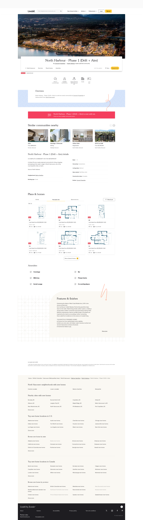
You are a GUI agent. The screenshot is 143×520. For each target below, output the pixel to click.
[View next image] (120, 37)
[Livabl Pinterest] (122, 510)
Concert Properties (60, 63)
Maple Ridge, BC (77, 403)
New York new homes (101, 427)
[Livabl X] (106, 510)
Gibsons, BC (31, 403)
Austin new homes (55, 420)
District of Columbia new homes (36, 447)
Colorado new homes (56, 444)
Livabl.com (84, 365)
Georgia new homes (77, 447)
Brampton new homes (56, 466)
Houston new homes (78, 424)
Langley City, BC (54, 403)
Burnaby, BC (31, 400)
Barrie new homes (33, 466)
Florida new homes (55, 447)
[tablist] (71, 199)
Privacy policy (73, 510)
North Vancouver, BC (56, 406)
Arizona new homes (77, 441)
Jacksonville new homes (101, 424)
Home (30, 378)
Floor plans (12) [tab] (56, 199)
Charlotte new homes (78, 420)
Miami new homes (78, 427)
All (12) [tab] (37, 199)
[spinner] (61, 11)
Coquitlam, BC (76, 400)
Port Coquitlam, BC (100, 406)
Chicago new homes (100, 420)
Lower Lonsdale (54, 389)
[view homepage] (31, 11)
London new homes (33, 472)
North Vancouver (50, 97)
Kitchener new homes (101, 469)
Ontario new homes (33, 494)
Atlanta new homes (33, 420)
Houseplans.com (39, 517)
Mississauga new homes (79, 472)
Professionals (92, 11)
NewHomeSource (25, 517)
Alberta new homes (33, 486)
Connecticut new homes (78, 444)
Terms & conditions (91, 510)
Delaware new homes (100, 444)
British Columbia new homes (58, 486)
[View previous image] (23, 37)
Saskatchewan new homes (102, 494)
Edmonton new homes (56, 469)
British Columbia (37, 378)
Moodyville (98, 389)
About (21, 510)
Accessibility (56, 510)
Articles (83, 11)
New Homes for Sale (72, 11)
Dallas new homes (33, 424)
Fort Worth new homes (56, 424)
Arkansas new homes (100, 441)
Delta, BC (97, 400)
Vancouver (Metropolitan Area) (51, 378)
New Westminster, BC (34, 406)
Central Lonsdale (32, 389)
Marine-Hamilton (39, 175)
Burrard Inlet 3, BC (55, 400)
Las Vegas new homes (34, 427)
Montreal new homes (100, 472)
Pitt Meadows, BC (77, 406)
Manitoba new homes (78, 486)
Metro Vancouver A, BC (101, 403)
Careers (38, 510)
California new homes (34, 444)
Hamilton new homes (78, 469)
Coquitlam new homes (34, 469)
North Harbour (71, 63)
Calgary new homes (100, 466)
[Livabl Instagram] (112, 511)
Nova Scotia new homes (79, 489)
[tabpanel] (71, 232)
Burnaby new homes (78, 466)
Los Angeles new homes (56, 427)
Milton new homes (55, 472)
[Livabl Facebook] (117, 510)
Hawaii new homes (99, 447)
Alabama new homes (33, 441)
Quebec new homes (78, 494)
